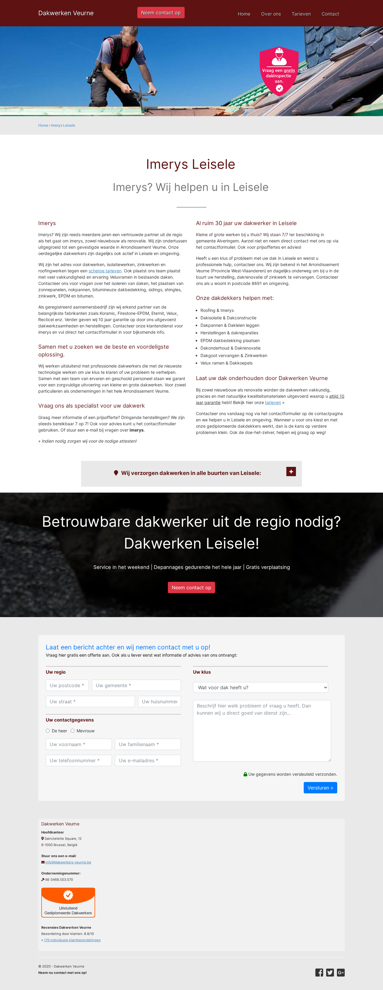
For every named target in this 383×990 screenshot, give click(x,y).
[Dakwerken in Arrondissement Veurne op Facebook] (319, 972)
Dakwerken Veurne (66, 13)
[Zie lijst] (291, 471)
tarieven (273, 402)
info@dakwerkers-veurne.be (68, 862)
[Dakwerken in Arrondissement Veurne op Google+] (341, 972)
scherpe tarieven (105, 270)
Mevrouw (86, 730)
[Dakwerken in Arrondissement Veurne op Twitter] (330, 972)
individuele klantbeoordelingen (72, 940)
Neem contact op (161, 13)
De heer (59, 730)
